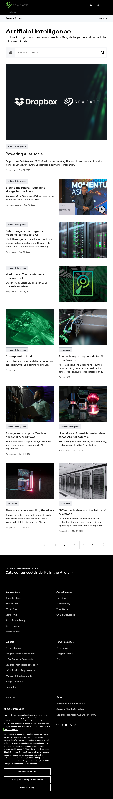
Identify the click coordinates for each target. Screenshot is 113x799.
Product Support (14, 648)
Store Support (13, 626)
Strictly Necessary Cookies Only (27, 779)
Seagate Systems (15, 682)
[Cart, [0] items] (91, 5)
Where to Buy (13, 632)
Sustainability (63, 604)
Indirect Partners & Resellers (71, 704)
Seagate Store (13, 592)
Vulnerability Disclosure (15, 787)
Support (10, 642)
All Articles (14, 12)
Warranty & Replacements (19, 676)
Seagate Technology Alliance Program (76, 715)
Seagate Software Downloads (21, 654)
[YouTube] (66, 733)
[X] (71, 733)
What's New (12, 609)
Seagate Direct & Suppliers (70, 709)
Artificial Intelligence (17, 146)
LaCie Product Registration (20, 670)
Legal (8, 777)
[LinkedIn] (62, 733)
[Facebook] (57, 733)
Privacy (8, 782)
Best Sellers (12, 604)
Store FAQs (12, 615)
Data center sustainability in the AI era (37, 573)
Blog (59, 659)
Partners (60, 697)
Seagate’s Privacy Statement (28, 749)
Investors (10, 697)
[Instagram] (75, 733)
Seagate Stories (14, 18)
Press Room (62, 648)
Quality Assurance (66, 615)
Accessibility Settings (14, 794)
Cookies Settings (12, 792)
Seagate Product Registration (21, 665)
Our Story (61, 598)
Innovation (65, 350)
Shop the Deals (14, 598)
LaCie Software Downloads (20, 659)
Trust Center (63, 609)
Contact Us (12, 687)
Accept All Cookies (27, 771)
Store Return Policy (16, 620)
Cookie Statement (11, 729)
